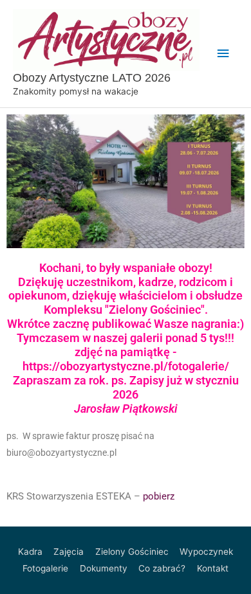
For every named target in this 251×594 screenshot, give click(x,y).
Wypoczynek (206, 551)
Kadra (30, 551)
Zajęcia (68, 551)
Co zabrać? (161, 568)
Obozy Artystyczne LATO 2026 (92, 77)
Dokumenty (103, 568)
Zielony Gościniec (132, 551)
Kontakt (212, 568)
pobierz (158, 496)
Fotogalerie (45, 568)
